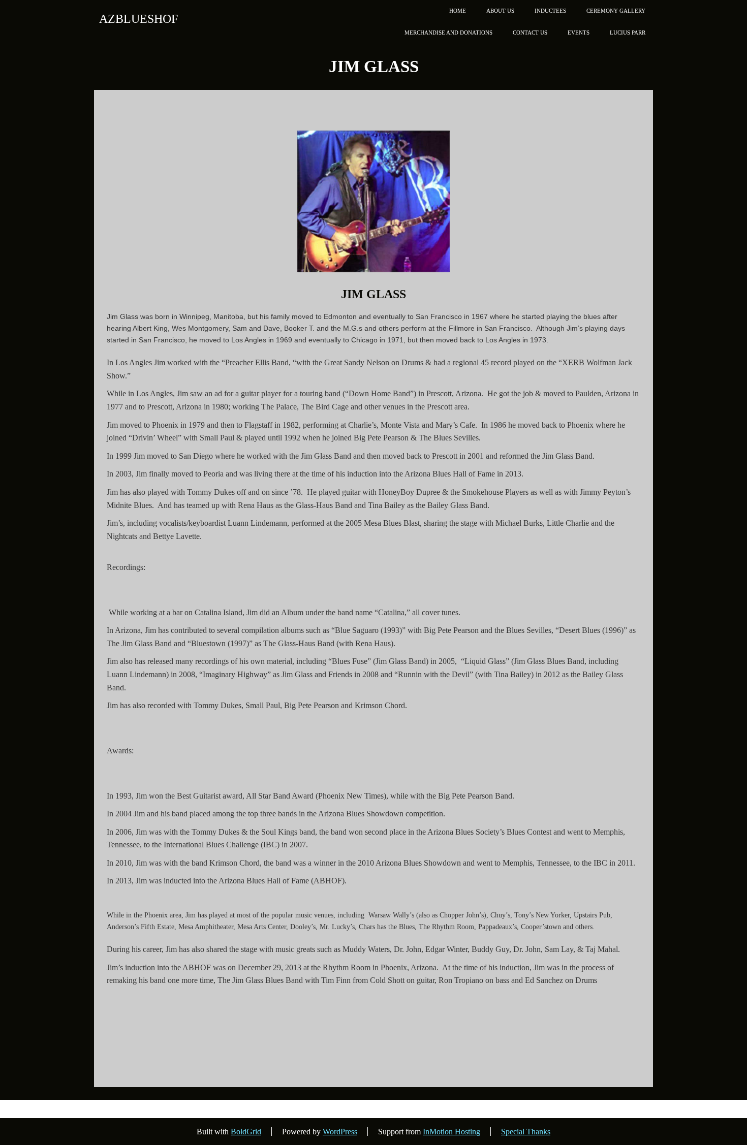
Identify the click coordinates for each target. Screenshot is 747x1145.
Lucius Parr (627, 32)
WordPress (340, 1131)
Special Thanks (525, 1131)
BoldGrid (246, 1131)
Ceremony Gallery (615, 11)
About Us (500, 11)
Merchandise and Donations (448, 32)
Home (457, 11)
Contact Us (530, 32)
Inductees (550, 11)
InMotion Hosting (451, 1131)
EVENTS (578, 32)
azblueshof (138, 18)
